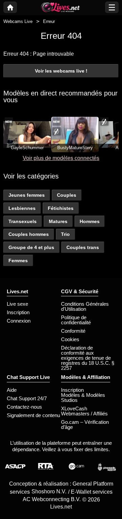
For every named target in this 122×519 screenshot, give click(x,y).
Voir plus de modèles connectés (61, 158)
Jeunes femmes (26, 195)
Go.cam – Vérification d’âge (85, 424)
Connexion (18, 321)
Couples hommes (28, 234)
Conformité (73, 331)
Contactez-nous (24, 407)
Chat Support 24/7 (27, 398)
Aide (12, 390)
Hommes (90, 221)
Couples (66, 195)
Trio (65, 234)
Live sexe (17, 304)
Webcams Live (18, 21)
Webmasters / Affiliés (84, 413)
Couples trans (82, 247)
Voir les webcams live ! (61, 71)
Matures (58, 221)
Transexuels (22, 221)
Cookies (70, 339)
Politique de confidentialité (76, 320)
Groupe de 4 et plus (31, 247)
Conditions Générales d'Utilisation (85, 306)
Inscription (18, 312)
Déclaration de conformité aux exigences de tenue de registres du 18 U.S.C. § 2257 (87, 358)
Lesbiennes (22, 208)
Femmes (18, 260)
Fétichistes (61, 208)
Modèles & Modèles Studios (83, 397)
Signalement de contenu (33, 415)
